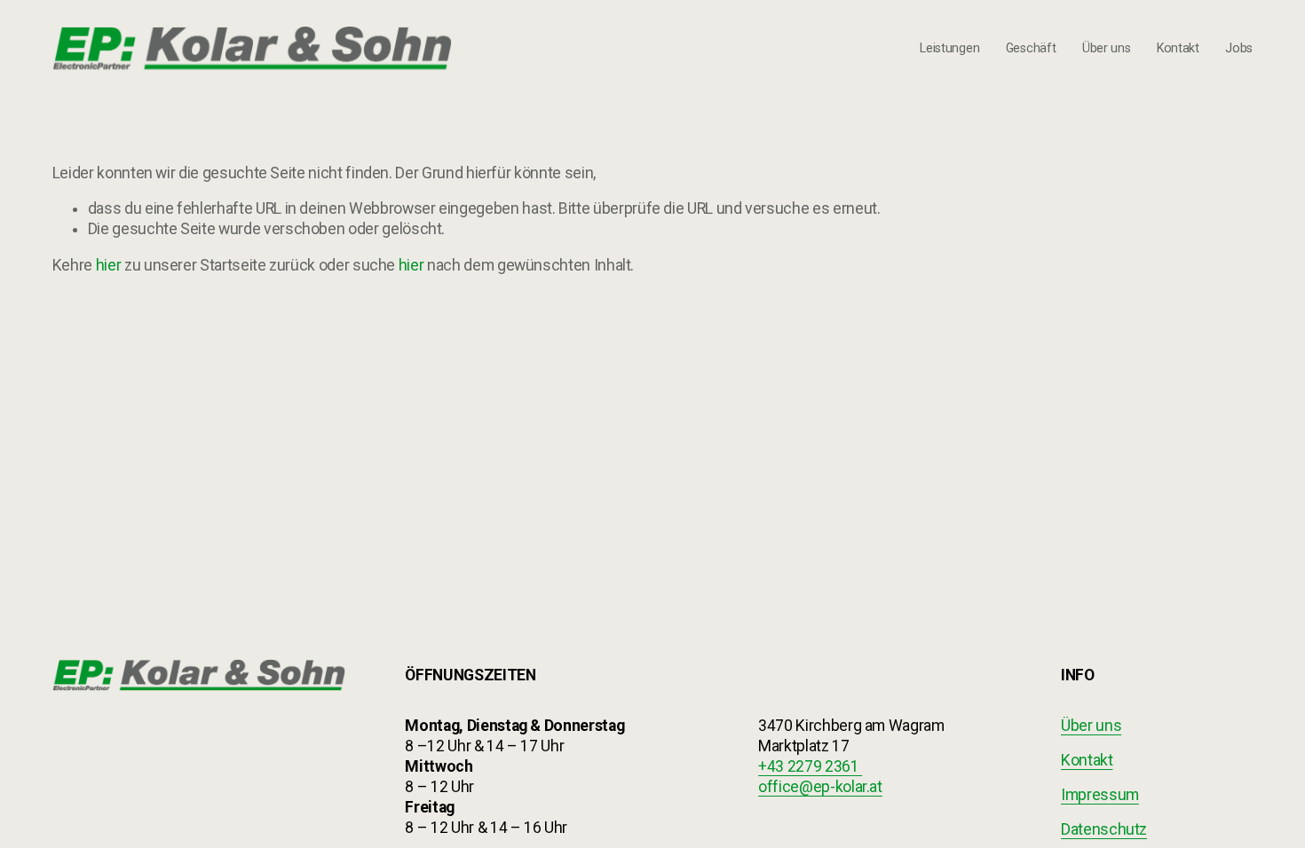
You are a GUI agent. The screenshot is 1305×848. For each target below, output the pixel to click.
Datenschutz (1104, 829)
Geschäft (1031, 48)
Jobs (1239, 48)
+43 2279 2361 (810, 766)
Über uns (1106, 48)
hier (109, 265)
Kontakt (1178, 48)
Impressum (1100, 795)
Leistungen (949, 48)
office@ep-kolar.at (820, 787)
